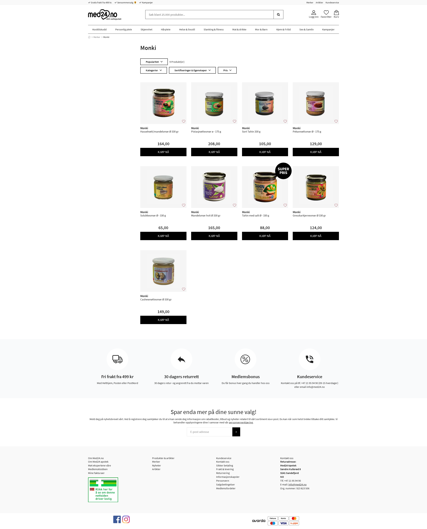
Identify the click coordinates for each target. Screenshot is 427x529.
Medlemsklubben (98, 469)
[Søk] (278, 14)
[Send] (236, 431)
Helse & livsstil (187, 29)
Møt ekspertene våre (99, 465)
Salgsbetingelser (225, 484)
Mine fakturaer (96, 473)
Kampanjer (147, 2)
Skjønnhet (146, 29)
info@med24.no (297, 484)
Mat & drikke (239, 29)
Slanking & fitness (214, 29)
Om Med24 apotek (98, 461)
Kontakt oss (222, 461)
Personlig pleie (123, 29)
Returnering (223, 473)
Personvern (222, 480)
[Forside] (89, 37)
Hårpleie (165, 29)
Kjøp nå (163, 152)
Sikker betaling (224, 465)
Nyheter (156, 465)
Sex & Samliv (306, 29)
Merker (309, 2)
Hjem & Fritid (283, 29)
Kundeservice (332, 2)
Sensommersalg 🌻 (127, 2)
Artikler (319, 2)
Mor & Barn (261, 29)
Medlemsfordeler (226, 488)
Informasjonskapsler (228, 476)
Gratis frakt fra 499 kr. (101, 2)
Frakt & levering (225, 469)
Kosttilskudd (99, 29)
